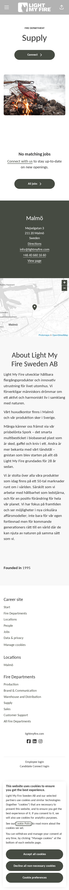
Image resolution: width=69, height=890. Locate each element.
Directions (34, 244)
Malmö (8, 665)
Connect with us (20, 161)
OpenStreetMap (60, 334)
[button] (61, 7)
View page (34, 261)
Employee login (34, 762)
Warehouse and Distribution (22, 697)
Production (11, 684)
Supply (8, 703)
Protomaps (44, 334)
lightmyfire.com (34, 733)
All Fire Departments (17, 721)
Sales (7, 709)
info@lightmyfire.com (34, 249)
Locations (10, 619)
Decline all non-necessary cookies (34, 866)
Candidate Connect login (34, 766)
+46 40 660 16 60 (34, 255)
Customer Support (16, 715)
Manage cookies (15, 645)
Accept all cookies (34, 854)
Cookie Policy (23, 823)
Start (7, 607)
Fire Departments (15, 613)
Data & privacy (13, 638)
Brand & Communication (20, 691)
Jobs (7, 632)
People (8, 626)
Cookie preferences (35, 877)
